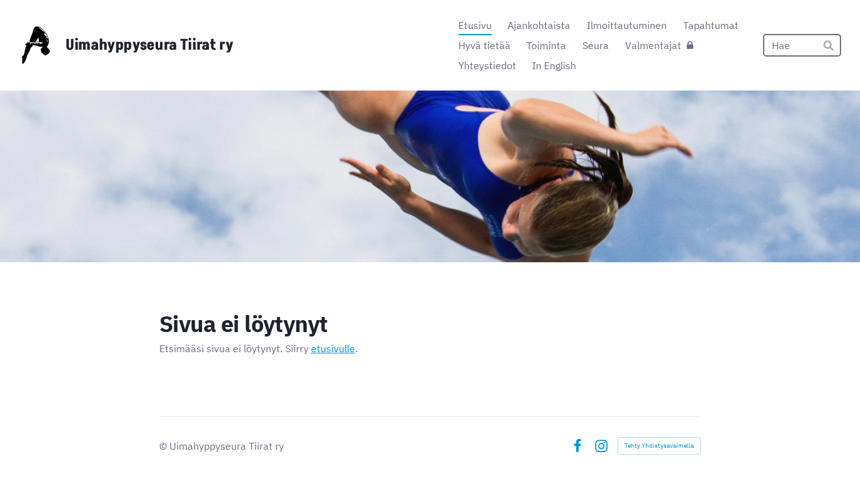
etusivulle (333, 348)
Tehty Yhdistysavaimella (659, 445)
